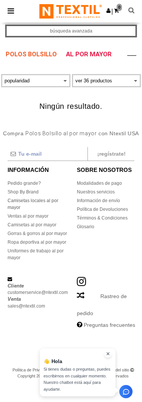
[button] (108, 11)
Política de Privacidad (32, 370)
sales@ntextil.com (26, 306)
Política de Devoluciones (102, 209)
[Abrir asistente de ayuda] (126, 391)
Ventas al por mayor (28, 216)
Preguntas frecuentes (109, 325)
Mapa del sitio (116, 370)
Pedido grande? (24, 183)
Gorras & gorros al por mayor (37, 233)
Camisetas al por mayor (32, 224)
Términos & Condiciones (102, 218)
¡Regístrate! (111, 154)
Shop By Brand (23, 192)
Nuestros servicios (96, 192)
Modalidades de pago (99, 183)
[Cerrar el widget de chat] (108, 354)
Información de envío (98, 200)
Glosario (85, 226)
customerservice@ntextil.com (38, 292)
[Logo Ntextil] (70, 11)
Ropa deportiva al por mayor (37, 242)
